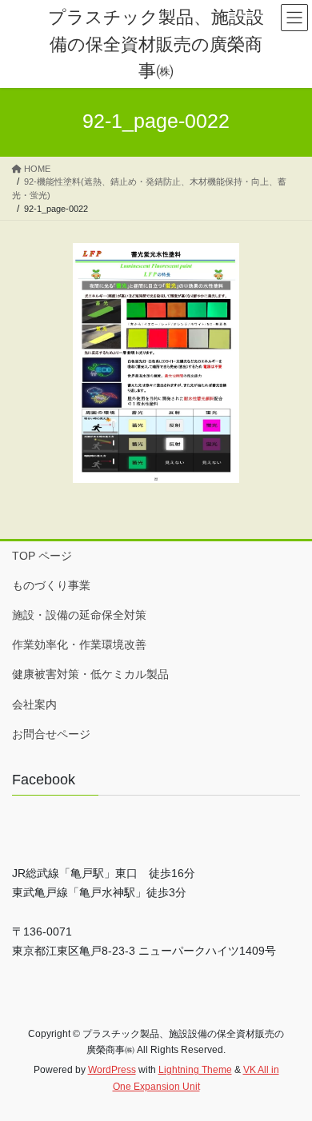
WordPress (112, 1069)
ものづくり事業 (51, 585)
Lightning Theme (195, 1069)
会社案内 (34, 704)
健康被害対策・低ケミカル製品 (90, 674)
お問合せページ (51, 734)
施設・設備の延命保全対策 (79, 614)
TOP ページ (42, 555)
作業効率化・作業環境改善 (79, 644)
